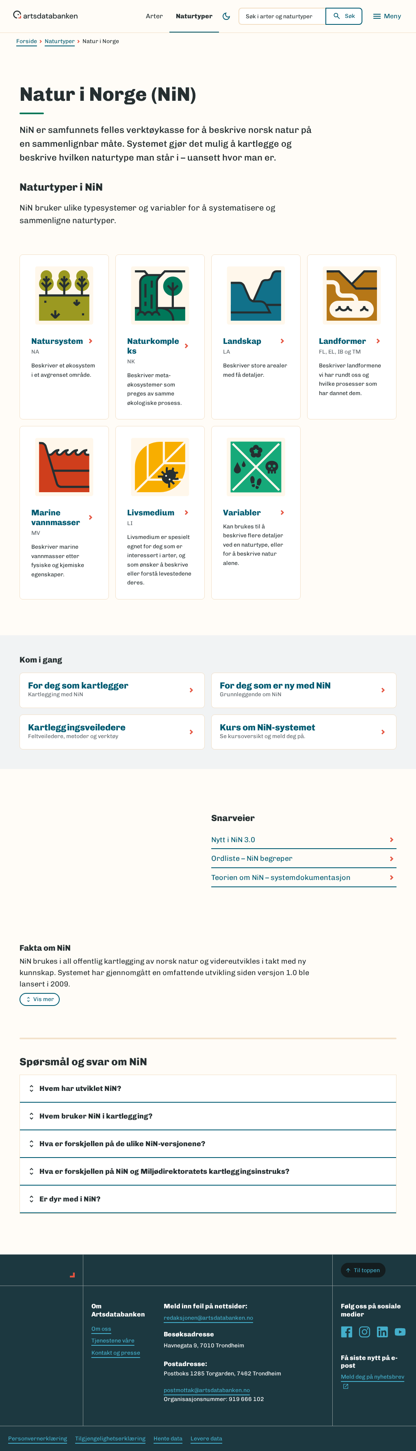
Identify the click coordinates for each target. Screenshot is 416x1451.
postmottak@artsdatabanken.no (207, 1390)
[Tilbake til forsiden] (45, 16)
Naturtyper (194, 16)
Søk (350, 16)
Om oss (101, 1328)
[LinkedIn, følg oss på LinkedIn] (382, 1332)
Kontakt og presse (115, 1352)
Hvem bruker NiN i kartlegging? (95, 1116)
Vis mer (43, 999)
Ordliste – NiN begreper (251, 858)
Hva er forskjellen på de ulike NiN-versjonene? (122, 1143)
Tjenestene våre (112, 1340)
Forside (26, 41)
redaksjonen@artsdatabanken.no (208, 1317)
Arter (154, 16)
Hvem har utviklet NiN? (80, 1088)
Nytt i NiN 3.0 (233, 839)
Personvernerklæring (37, 1438)
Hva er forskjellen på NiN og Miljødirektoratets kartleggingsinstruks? (164, 1171)
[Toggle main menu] (387, 16)
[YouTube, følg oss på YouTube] (400, 1332)
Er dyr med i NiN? (69, 1199)
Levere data (206, 1438)
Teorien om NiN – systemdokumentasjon (281, 877)
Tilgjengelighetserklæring (110, 1438)
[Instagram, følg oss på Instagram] (364, 1332)
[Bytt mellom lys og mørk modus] (226, 16)
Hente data (168, 1438)
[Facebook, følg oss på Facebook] (346, 1332)
